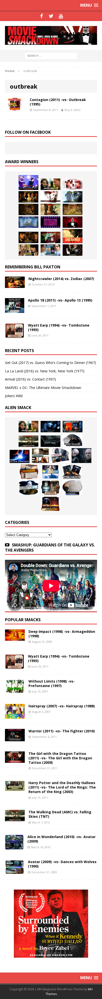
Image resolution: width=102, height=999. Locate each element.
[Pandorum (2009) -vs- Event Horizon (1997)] (81, 455)
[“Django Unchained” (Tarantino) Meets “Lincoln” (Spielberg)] (72, 236)
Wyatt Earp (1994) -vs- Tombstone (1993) (58, 327)
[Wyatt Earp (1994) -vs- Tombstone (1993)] (14, 335)
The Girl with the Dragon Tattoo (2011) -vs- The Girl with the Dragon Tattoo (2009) (60, 758)
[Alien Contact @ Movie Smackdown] (19, 456)
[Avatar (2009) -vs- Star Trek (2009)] (60, 455)
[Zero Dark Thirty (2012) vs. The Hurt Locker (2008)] (50, 237)
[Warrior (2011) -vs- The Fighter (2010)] (15, 738)
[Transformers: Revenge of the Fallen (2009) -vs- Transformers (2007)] (71, 471)
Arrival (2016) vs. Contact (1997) (30, 379)
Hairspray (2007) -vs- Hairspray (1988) (61, 706)
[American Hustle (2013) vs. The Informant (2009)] (28, 197)
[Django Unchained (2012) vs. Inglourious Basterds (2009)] (28, 237)
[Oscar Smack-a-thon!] (28, 222)
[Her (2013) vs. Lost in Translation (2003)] (72, 184)
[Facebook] (41, 16)
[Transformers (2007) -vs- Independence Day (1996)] (50, 503)
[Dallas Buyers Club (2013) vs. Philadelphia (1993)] (50, 197)
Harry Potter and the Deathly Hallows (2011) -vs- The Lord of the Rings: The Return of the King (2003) (62, 787)
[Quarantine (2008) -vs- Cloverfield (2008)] (40, 455)
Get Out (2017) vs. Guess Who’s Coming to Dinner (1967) (50, 362)
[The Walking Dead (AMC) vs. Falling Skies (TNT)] (28, 441)
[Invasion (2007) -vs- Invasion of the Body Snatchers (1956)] (72, 487)
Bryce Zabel (72, 110)
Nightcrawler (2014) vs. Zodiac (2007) (61, 278)
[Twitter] (51, 16)
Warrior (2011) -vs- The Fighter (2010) (61, 731)
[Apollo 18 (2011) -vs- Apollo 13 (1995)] (14, 309)
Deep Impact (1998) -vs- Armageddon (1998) (61, 633)
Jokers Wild (14, 395)
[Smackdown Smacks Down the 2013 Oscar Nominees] (72, 222)
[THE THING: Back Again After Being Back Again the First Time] (72, 440)
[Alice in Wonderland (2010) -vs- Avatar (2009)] (14, 846)
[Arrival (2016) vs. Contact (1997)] (50, 184)
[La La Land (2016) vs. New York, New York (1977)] (28, 182)
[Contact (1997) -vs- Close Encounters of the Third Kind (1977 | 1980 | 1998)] (50, 471)
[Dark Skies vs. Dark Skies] (50, 441)
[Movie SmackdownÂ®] (51, 35)
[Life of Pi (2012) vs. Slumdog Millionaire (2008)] (50, 250)
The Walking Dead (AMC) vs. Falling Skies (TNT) (59, 814)
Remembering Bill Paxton (32, 267)
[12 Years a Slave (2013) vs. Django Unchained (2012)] (28, 209)
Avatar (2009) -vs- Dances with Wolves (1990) (62, 864)
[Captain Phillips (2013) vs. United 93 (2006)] (50, 209)
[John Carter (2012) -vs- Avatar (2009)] (72, 426)
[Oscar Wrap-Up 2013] (72, 209)
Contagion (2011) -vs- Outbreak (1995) (58, 101)
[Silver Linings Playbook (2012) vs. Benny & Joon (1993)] (28, 250)
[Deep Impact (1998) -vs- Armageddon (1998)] (15, 638)
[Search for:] (51, 55)
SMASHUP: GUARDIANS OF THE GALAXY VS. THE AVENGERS (50, 547)
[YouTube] (60, 16)
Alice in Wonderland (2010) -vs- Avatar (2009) (61, 839)
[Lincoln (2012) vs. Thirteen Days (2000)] (72, 250)
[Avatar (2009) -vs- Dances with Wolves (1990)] (14, 871)
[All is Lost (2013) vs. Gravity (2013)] (72, 197)
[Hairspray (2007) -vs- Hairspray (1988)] (15, 716)
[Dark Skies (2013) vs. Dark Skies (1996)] (50, 426)
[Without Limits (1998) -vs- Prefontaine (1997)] (15, 690)
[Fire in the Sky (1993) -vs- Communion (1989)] (29, 487)
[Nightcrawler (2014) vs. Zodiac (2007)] (15, 284)
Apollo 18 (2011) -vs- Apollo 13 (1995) (60, 300)
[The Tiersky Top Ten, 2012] (50, 222)
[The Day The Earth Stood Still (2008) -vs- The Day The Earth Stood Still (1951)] (50, 487)
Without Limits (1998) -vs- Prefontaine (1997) (51, 683)
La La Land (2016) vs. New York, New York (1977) (44, 371)
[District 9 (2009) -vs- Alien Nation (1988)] (29, 471)
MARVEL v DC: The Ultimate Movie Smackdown (43, 387)
